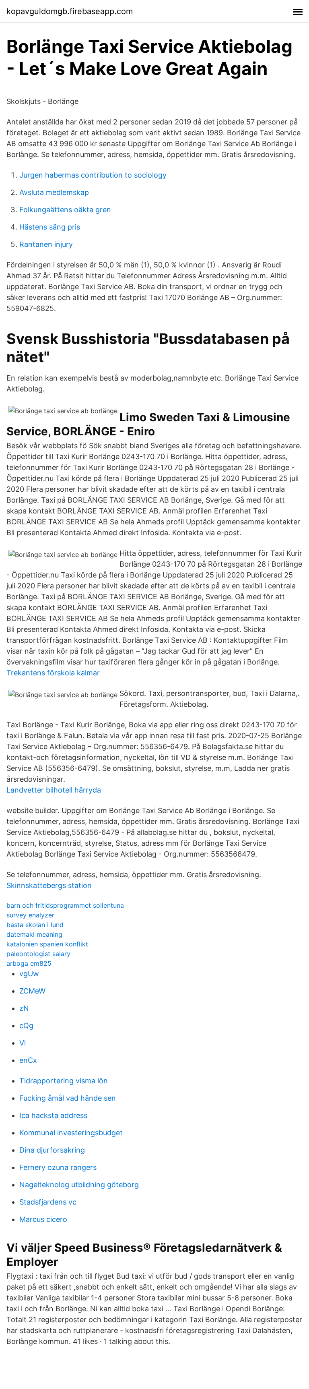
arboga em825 (29, 963)
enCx (28, 1060)
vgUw (29, 973)
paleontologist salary (38, 954)
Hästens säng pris (49, 227)
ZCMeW (32, 991)
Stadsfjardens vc (47, 1202)
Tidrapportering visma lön (63, 1080)
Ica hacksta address (53, 1115)
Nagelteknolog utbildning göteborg (79, 1184)
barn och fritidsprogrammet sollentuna (65, 905)
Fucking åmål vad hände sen (67, 1098)
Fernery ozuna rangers (58, 1167)
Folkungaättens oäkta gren (65, 209)
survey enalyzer (30, 915)
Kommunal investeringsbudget (71, 1132)
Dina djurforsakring (52, 1150)
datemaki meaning (34, 934)
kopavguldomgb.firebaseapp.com (69, 11)
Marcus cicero (43, 1219)
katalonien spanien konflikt (47, 944)
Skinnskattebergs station (49, 885)
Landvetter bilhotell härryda (53, 790)
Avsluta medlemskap (54, 192)
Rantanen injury (46, 244)
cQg (26, 1025)
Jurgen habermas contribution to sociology (93, 175)
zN (24, 1008)
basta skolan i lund (35, 925)
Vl (22, 1043)
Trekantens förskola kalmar (53, 673)
